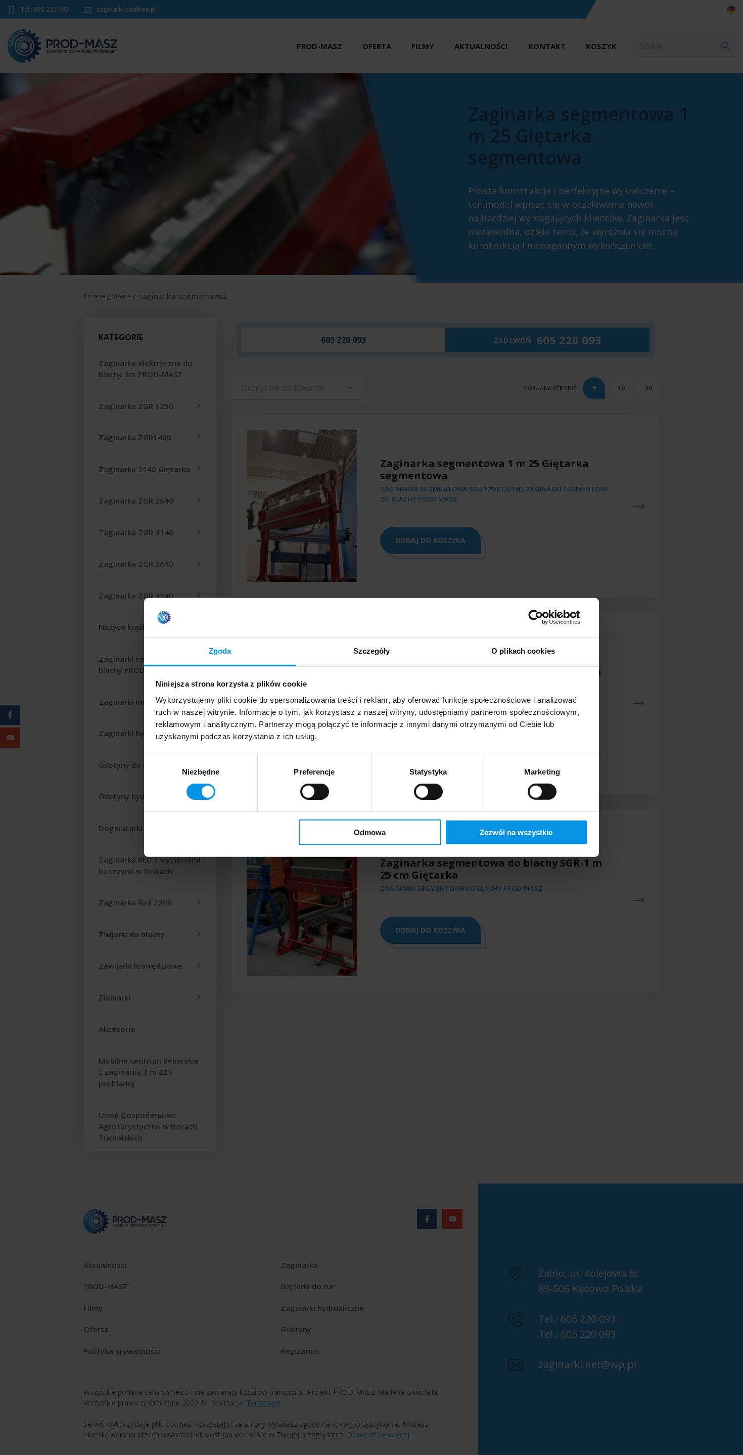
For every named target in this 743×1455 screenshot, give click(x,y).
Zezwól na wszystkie (516, 832)
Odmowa (370, 832)
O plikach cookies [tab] (523, 651)
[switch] (314, 792)
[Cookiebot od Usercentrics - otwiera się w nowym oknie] (543, 617)
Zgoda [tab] (220, 651)
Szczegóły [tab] (371, 651)
